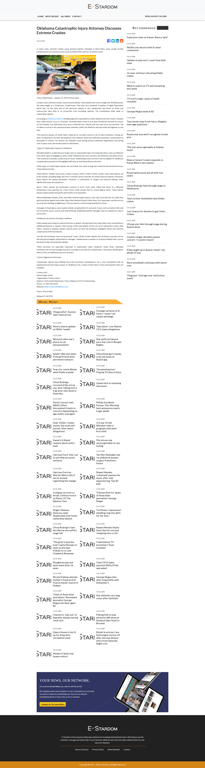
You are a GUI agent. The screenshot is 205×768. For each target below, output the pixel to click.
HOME (41, 16)
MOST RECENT (52, 16)
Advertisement (114, 749)
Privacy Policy (98, 749)
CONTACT (77, 16)
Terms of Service (81, 749)
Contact (126, 749)
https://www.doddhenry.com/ (56, 286)
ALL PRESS (65, 16)
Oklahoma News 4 (55, 119)
